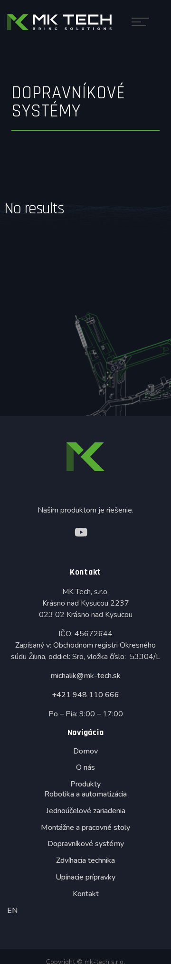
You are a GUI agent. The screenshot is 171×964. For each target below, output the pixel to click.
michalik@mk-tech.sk (85, 676)
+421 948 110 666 (85, 695)
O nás (85, 767)
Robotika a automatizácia (85, 794)
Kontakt (86, 894)
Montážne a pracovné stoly (85, 827)
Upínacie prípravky (85, 877)
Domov (85, 751)
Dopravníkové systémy (86, 843)
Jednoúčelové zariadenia (85, 811)
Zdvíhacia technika (85, 860)
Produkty (85, 784)
